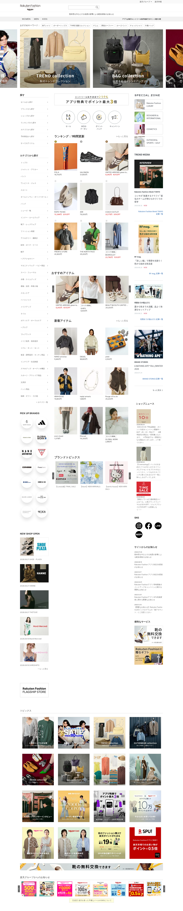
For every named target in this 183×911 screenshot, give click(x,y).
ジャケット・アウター (29, 177)
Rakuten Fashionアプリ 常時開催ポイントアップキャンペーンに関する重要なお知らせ (148, 594)
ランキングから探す (28, 130)
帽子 (22, 259)
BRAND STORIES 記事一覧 (153, 386)
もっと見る (43, 676)
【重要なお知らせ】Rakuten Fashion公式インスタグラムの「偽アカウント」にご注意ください (148, 616)
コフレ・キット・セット (30, 355)
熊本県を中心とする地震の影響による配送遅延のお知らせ (91, 21)
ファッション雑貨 (27, 238)
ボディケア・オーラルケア (31, 328)
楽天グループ (145, 9)
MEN (36, 26)
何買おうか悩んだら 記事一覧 (151, 326)
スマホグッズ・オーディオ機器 (33, 376)
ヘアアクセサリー (27, 266)
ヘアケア (24, 334)
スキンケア (25, 300)
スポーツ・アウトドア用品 (31, 382)
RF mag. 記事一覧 (156, 280)
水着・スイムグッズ (28, 286)
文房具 (23, 389)
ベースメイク (26, 307)
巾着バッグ (149, 33)
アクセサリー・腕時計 (29, 245)
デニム (95, 33)
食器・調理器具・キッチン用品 (33, 362)
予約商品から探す (27, 143)
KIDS (44, 26)
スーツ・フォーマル (28, 279)
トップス (24, 170)
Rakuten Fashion (42, 14)
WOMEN (26, 26)
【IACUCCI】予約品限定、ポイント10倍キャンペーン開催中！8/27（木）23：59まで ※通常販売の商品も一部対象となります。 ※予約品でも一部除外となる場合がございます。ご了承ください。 (149, 442)
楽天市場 (158, 9)
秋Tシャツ (46, 33)
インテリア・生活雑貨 (29, 369)
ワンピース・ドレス (28, 190)
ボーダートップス (60, 33)
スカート (24, 197)
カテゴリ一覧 (43, 409)
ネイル (23, 321)
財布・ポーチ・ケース (29, 252)
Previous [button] (20, 65)
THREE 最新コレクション (80, 33)
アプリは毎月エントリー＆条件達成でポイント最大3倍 (141, 26)
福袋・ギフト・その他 (29, 403)
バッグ (23, 211)
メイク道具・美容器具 (29, 348)
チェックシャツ (136, 33)
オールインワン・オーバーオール (33, 204)
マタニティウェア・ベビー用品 (33, 273)
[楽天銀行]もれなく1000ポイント (124, 9)
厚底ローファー (107, 33)
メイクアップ (26, 314)
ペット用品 (25, 396)
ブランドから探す (27, 116)
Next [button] (163, 65)
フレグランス (26, 341)
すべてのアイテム (27, 150)
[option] (55, 65)
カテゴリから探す (27, 137)
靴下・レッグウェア (28, 231)
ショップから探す (27, 123)
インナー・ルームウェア (30, 225)
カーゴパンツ (122, 33)
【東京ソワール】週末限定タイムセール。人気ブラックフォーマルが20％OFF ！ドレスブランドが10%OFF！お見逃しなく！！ (149, 511)
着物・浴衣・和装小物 (29, 293)
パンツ (23, 183)
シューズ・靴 (26, 218)
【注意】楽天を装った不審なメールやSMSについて (92, 907)
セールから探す (27, 109)
